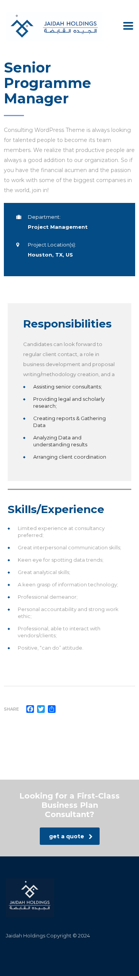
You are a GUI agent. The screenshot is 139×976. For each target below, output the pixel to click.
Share (11, 709)
